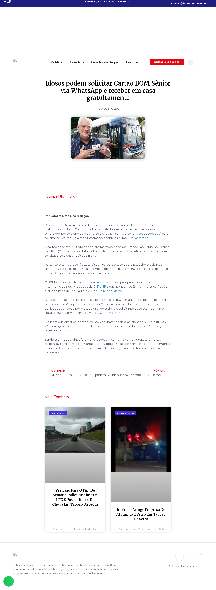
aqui (158, 233)
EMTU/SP (99, 286)
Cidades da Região (105, 62)
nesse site (113, 312)
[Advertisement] (108, 31)
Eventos (132, 62)
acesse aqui (143, 238)
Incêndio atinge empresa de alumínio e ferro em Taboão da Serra (140, 514)
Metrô (117, 291)
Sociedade (76, 62)
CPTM (102, 291)
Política (56, 62)
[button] (190, 62)
